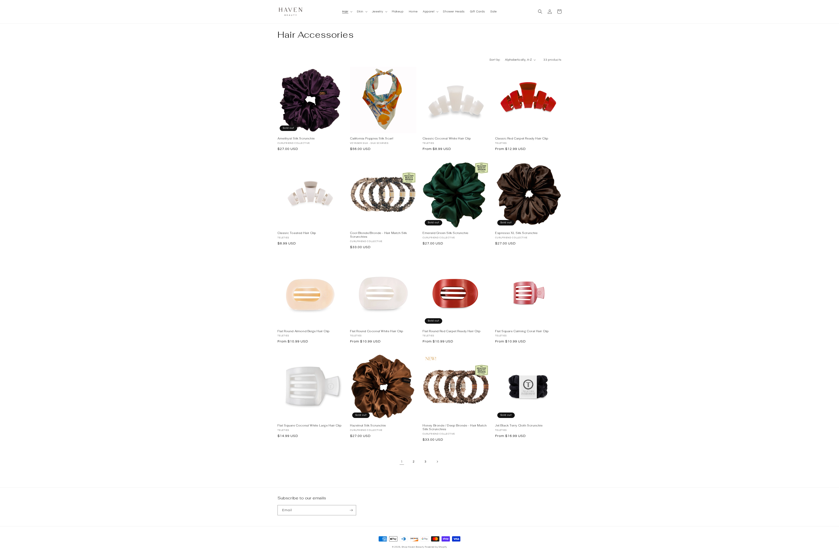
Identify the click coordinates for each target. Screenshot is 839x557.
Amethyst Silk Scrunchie (296, 138)
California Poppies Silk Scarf (371, 138)
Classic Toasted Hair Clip (296, 233)
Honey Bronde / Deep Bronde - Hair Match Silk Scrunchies (455, 427)
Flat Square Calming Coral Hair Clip (522, 331)
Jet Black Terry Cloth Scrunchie (519, 425)
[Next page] (437, 461)
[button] (347, 11)
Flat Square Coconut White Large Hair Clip (309, 425)
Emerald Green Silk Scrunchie (445, 233)
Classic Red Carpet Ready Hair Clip (521, 138)
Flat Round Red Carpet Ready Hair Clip (451, 331)
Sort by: (495, 59)
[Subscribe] (351, 510)
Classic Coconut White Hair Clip (447, 138)
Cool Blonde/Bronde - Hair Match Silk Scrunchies (378, 235)
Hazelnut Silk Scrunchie (368, 425)
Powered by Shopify (436, 547)
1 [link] (402, 461)
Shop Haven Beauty (413, 547)
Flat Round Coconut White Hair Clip (376, 331)
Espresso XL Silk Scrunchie (516, 233)
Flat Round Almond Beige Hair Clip (303, 331)
